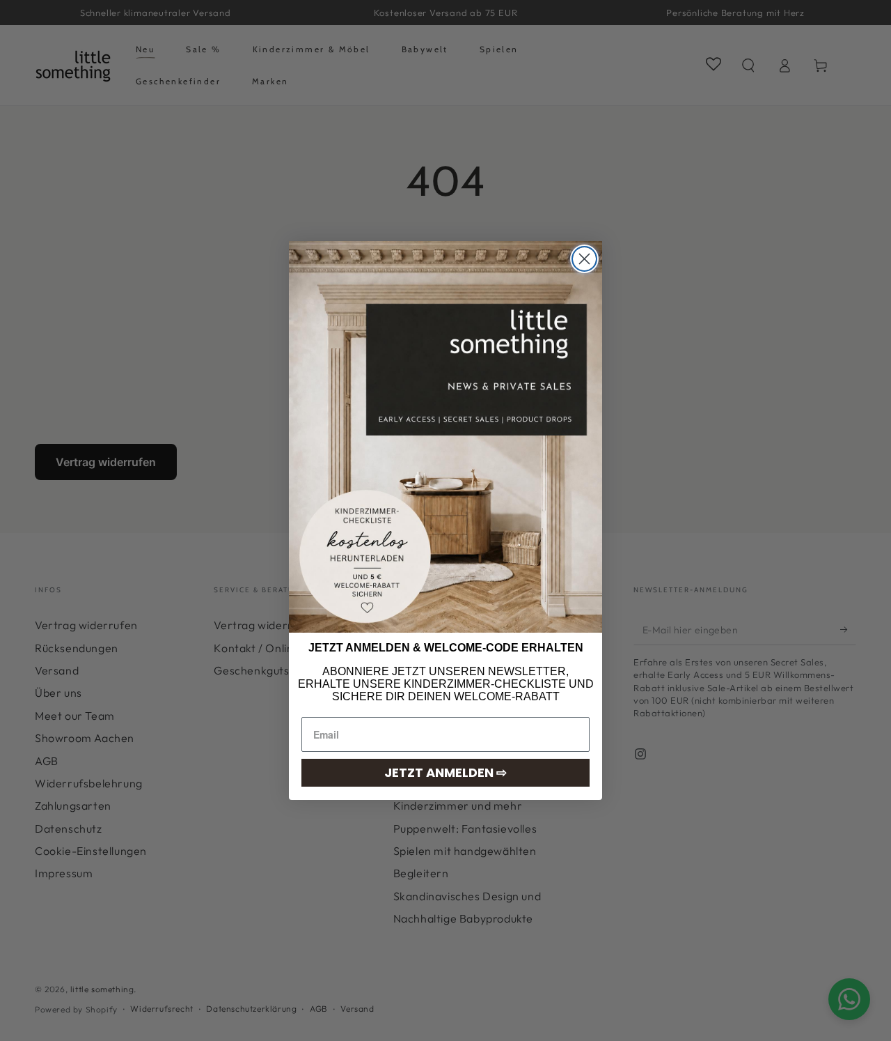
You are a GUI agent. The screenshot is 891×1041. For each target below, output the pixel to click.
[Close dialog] (584, 259)
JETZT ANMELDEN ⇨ (445, 772)
